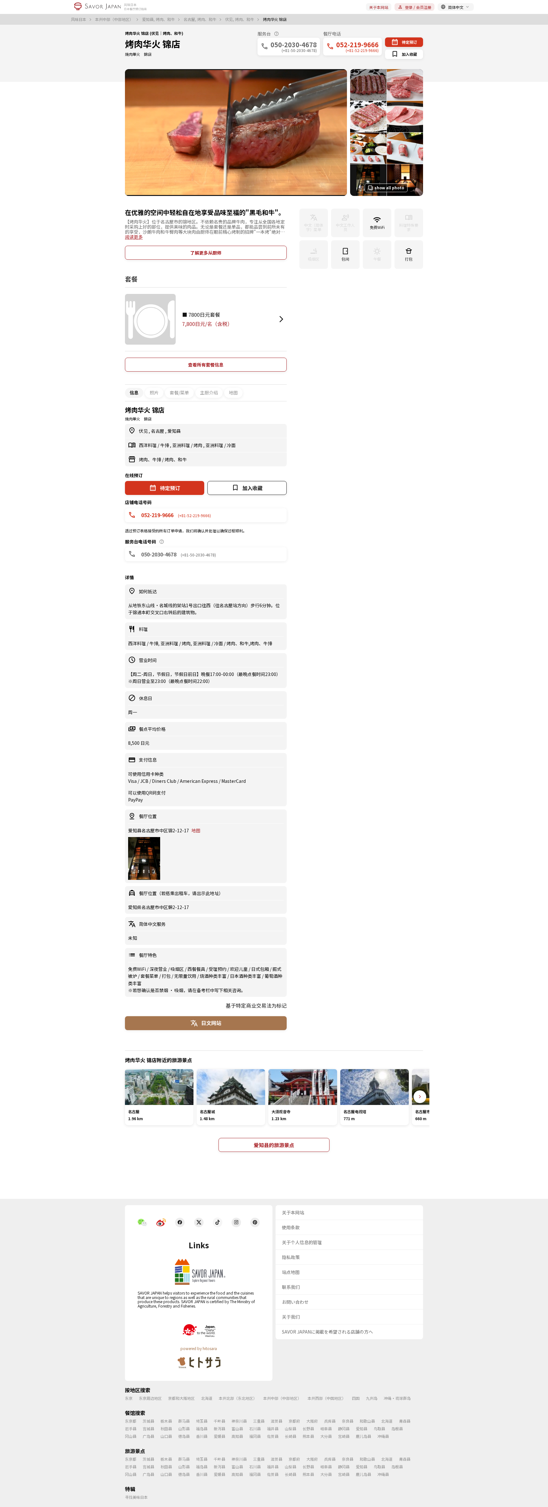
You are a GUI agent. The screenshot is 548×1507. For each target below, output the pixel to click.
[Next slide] (420, 1096)
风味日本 (79, 19)
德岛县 (184, 1436)
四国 (356, 1398)
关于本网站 (378, 7)
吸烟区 (178, 969)
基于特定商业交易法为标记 (256, 1005)
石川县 (255, 1428)
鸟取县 (379, 1428)
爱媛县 (219, 1436)
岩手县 (130, 1428)
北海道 (206, 1398)
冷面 (231, 445)
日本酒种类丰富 (246, 976)
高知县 (237, 1436)
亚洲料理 (181, 445)
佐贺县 (272, 1436)
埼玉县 (201, 1421)
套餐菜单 (149, 976)
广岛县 (148, 1436)
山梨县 (290, 1428)
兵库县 (330, 1421)
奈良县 (347, 1421)
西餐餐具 (196, 969)
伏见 (144, 431)
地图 (233, 392)
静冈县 (343, 1428)
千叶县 (219, 1421)
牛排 (165, 445)
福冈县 (255, 1436)
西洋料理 (148, 445)
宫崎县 (343, 1436)
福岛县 (201, 1428)
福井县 (272, 1428)
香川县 (201, 1436)
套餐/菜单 (179, 392)
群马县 (184, 1421)
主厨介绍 (209, 392)
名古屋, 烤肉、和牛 (200, 19)
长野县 (308, 1428)
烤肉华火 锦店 (152, 43)
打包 (167, 976)
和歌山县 (367, 1421)
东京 (129, 1398)
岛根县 (397, 1428)
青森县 (404, 1421)
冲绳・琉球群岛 (397, 1398)
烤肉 (198, 445)
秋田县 (166, 1428)
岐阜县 (326, 1428)
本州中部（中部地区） (114, 19)
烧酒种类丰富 (213, 976)
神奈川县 (239, 1421)
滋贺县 (276, 1421)
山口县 (166, 1436)
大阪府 (312, 1421)
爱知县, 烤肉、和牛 (159, 19)
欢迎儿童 (239, 969)
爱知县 (174, 431)
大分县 (326, 1436)
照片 (154, 392)
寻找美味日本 (136, 1497)
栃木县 (166, 1421)
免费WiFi (137, 969)
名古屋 (158, 431)
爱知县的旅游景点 (274, 1145)
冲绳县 (383, 1436)
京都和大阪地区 (181, 1398)
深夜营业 (158, 969)
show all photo (389, 187)
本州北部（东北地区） (238, 1398)
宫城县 (148, 1428)
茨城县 (148, 1421)
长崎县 (290, 1436)
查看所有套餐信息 (206, 364)
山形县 (184, 1428)
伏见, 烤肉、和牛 (240, 19)
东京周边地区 (150, 1398)
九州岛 (371, 1398)
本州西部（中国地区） (327, 1398)
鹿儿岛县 (363, 1436)
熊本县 (308, 1436)
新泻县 (219, 1428)
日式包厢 (260, 969)
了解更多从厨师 (205, 253)
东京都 (130, 1421)
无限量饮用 (185, 976)
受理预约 (218, 969)
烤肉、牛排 (150, 459)
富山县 (237, 1428)
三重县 (258, 1421)
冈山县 (130, 1436)
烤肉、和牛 (176, 459)
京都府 (294, 1421)
